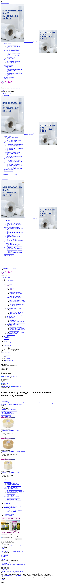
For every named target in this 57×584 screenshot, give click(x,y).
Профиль (21, 571)
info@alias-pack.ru (6, 352)
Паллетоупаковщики (9, 404)
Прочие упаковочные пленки (17, 300)
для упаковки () (16, 386)
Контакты (3, 550)
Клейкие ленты (13, 320)
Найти (2, 582)
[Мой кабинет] (1, 176)
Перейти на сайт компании (10, 93)
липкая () (5, 383)
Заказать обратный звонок (18, 546)
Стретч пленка (13, 290)
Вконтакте (8, 355)
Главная (3, 571)
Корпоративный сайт (6, 555)
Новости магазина (7, 537)
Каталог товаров (11, 286)
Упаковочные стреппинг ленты (17, 310)
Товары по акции (19, 404)
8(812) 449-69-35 (5, 90)
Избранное (16, 571)
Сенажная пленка (43, 403)
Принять (3, 579)
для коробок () (6, 386)
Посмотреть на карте (15, 88)
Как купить (3, 556)
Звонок (11, 571)
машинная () (5, 376)
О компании (4, 548)
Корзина (7, 571)
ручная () (14, 376)
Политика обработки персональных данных (12, 551)
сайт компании (6, 277)
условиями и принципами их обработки (11, 575)
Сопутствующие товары (16, 327)
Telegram (7, 358)
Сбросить (3, 388)
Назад (8, 285)
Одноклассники (9, 360)
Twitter (7, 356)
